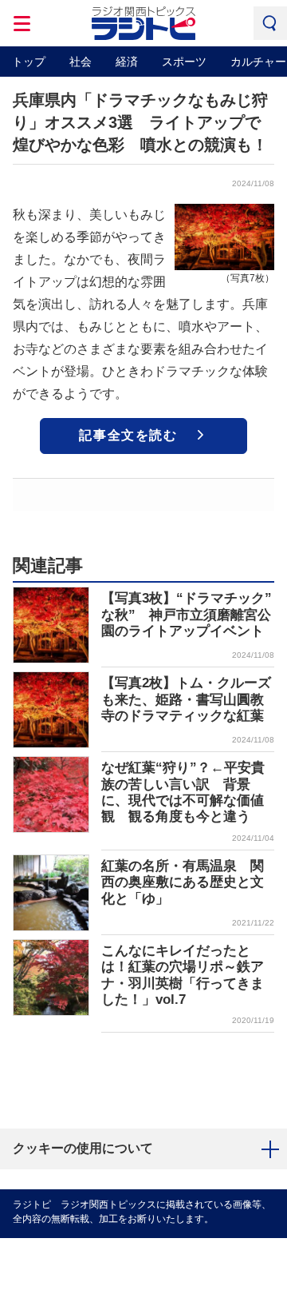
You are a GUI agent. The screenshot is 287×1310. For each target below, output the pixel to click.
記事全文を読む (128, 435)
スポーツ (184, 61)
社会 (80, 61)
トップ (28, 61)
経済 (127, 61)
